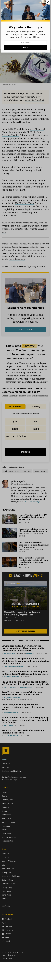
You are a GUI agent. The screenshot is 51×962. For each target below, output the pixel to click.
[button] (25, 481)
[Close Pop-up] (48, 2)
